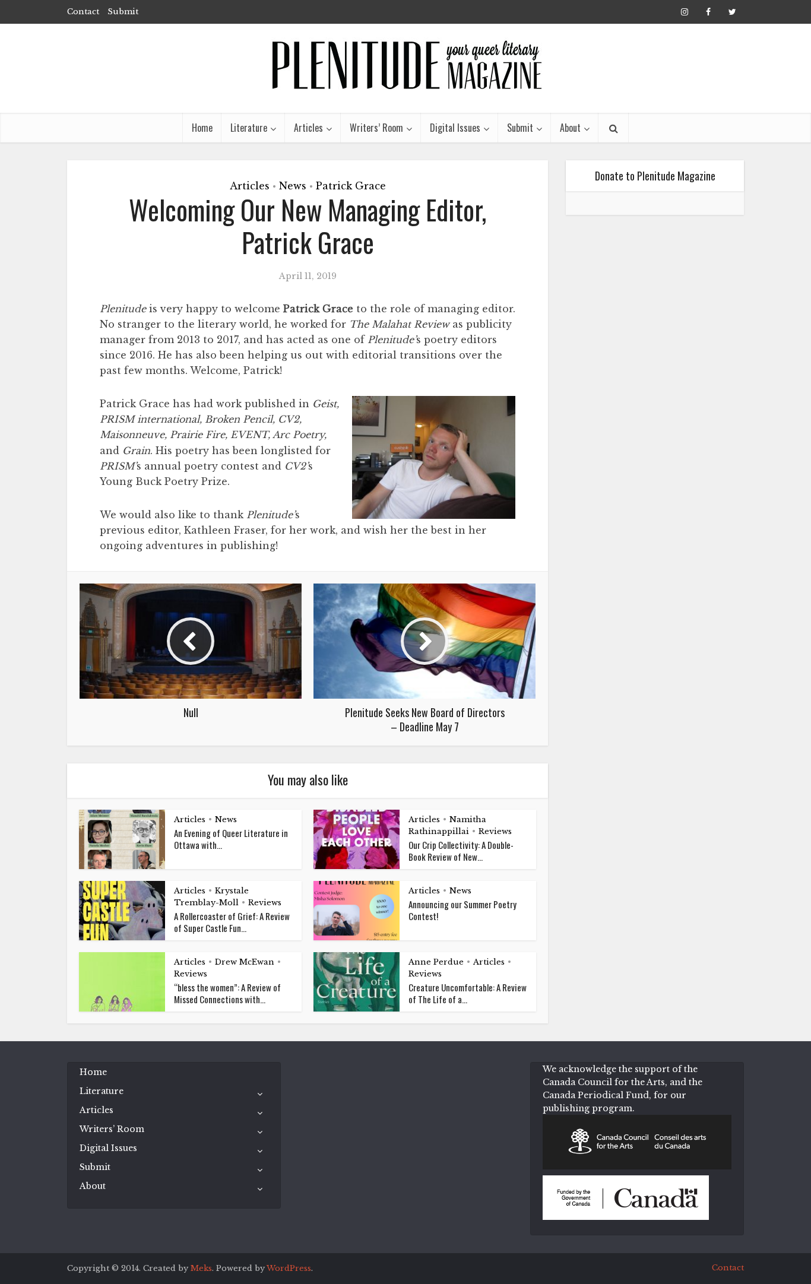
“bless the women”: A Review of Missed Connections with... (227, 993)
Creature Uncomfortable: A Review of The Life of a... (467, 993)
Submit (122, 12)
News (292, 186)
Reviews (495, 831)
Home (202, 128)
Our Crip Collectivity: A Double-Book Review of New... (461, 850)
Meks (201, 1268)
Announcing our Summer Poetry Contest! (462, 910)
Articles (308, 128)
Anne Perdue (436, 962)
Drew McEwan (244, 962)
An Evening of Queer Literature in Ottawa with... (231, 838)
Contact (83, 12)
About (570, 128)
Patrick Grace (351, 186)
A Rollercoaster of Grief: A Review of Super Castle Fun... (232, 921)
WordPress (289, 1268)
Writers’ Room (376, 128)
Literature (248, 128)
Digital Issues (455, 128)
